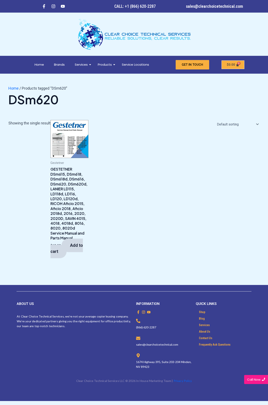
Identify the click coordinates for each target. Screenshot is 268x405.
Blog (202, 318)
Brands (59, 64)
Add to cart (66, 248)
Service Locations (135, 64)
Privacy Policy (183, 381)
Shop (202, 312)
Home (39, 64)
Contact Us (205, 338)
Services (81, 64)
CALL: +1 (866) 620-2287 (135, 6)
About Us (204, 331)
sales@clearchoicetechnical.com (214, 6)
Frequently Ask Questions (215, 344)
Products (105, 64)
